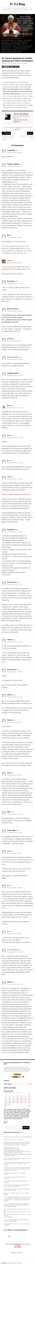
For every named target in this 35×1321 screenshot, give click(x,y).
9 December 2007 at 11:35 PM (15, 952)
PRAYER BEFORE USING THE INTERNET (11, 44)
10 (9, 1098)
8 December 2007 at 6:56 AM (14, 237)
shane (9, 851)
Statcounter (18, 1244)
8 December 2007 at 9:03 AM (14, 341)
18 (13, 1100)
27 (21, 1102)
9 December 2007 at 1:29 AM (14, 832)
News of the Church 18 (6, 48)
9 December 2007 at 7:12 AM (14, 887)
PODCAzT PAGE (5, 42)
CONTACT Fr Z (9, 38)
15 (29, 1098)
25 (13, 1102)
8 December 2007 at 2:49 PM (14, 671)
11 (13, 1098)
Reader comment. (13, 1221)
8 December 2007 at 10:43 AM (15, 359)
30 (5, 1104)
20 (21, 1100)
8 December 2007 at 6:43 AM (14, 166)
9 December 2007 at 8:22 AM (14, 933)
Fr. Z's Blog (17, 4)
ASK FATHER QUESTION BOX (8, 40)
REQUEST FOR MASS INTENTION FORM (11, 51)
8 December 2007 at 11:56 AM (15, 479)
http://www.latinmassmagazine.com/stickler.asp (16, 494)
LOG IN (3, 38)
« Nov (5, 1105)
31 (9, 1104)
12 (17, 1098)
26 (17, 1102)
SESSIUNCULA (20, 127)
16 (5, 1100)
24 (9, 1102)
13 (21, 1098)
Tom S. (9, 260)
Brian (9, 435)
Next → (30, 133)
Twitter (14, 1190)
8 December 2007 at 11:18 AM (15, 437)
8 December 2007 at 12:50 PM (15, 531)
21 (25, 1100)
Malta (9, 476)
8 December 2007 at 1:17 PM (14, 584)
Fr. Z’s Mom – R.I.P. (22, 49)
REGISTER (17, 38)
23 (5, 1102)
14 (25, 1098)
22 (29, 1100)
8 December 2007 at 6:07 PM (14, 775)
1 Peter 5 (14, 1206)
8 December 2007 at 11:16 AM (15, 407)
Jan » (29, 1105)
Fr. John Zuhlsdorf (22, 63)
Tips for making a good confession (25, 46)
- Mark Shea (6, 1225)
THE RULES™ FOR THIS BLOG (24, 40)
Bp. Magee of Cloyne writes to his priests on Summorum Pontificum (8, 137)
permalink (17, 129)
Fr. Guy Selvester (12, 950)
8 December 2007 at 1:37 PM (14, 642)
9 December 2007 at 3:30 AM (14, 853)
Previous (6, 133)
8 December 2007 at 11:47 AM (15, 463)
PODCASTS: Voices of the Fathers (9, 49)
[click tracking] (17, 1247)
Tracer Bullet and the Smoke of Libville (21, 48)
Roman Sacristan (12, 357)
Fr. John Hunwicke (27, 1137)
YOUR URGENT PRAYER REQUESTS (19, 42)
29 (29, 1102)
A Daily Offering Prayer (6, 46)
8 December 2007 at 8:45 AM (14, 311)
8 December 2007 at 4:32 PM (14, 722)
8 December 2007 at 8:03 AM (14, 263)
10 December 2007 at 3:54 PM (15, 984)
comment (10, 1217)
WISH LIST (24, 44)
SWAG (14, 46)
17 (9, 1100)
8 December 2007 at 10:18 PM (15, 814)
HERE (29, 1154)
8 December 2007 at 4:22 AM (14, 152)
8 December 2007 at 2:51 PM (14, 697)
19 (17, 1100)
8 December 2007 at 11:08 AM (15, 375)
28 (25, 1102)
